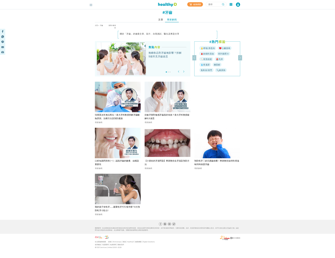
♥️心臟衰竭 (224, 48)
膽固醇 (217, 64)
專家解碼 (172, 19)
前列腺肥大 (223, 53)
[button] (179, 72)
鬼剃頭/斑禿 (206, 70)
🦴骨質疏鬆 (206, 59)
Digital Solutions (149, 242)
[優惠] (231, 4)
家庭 (124, 242)
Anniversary (117, 242)
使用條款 (98, 245)
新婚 (109, 242)
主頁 (96, 25)
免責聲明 (113, 245)
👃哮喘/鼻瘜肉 (208, 48)
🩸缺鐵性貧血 (207, 53)
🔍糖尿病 (220, 70)
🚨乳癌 (219, 59)
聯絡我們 (121, 245)
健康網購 (197, 4)
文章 (160, 19)
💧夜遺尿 (205, 64)
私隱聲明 (105, 245)
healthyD (130, 242)
